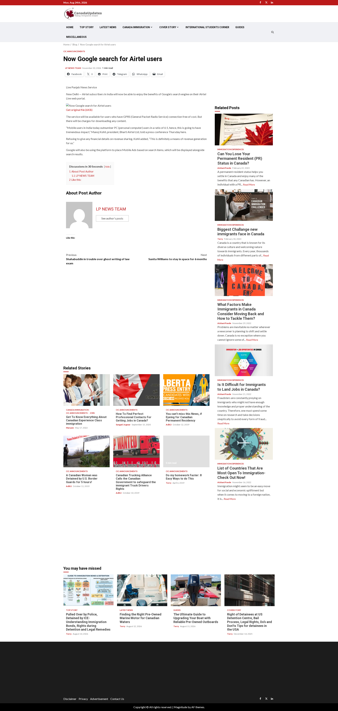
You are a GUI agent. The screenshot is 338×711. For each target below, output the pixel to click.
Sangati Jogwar (123, 424)
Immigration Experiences (230, 149)
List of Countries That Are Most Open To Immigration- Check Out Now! (244, 444)
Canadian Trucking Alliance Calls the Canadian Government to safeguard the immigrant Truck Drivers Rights (136, 451)
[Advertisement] (244, 73)
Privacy (83, 698)
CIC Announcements (74, 51)
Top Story (86, 27)
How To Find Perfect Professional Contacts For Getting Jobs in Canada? (136, 390)
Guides (239, 27)
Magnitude (180, 707)
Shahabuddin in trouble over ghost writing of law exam (98, 259)
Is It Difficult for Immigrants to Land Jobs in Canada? (244, 360)
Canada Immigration (136, 27)
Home (69, 27)
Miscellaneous (76, 37)
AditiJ (169, 424)
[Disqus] (136, 317)
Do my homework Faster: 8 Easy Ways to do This (186, 451)
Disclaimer (69, 698)
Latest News (108, 27)
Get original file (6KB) (79, 109)
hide (107, 166)
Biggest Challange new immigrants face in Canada (244, 205)
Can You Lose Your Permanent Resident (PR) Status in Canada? (244, 129)
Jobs (92, 413)
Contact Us (117, 698)
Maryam (70, 427)
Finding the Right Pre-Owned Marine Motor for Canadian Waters (142, 590)
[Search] (272, 32)
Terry (169, 483)
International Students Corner (207, 27)
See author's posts (112, 218)
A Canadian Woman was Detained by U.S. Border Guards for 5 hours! (86, 451)
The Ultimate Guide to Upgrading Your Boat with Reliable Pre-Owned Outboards (196, 590)
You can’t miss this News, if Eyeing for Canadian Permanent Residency (186, 390)
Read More (249, 184)
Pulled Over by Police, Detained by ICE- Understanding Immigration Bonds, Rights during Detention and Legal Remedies (88, 590)
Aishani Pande (224, 168)
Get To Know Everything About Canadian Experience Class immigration (86, 390)
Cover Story (167, 27)
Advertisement (99, 698)
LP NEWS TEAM (73, 68)
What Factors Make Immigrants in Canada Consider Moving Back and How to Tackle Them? (244, 280)
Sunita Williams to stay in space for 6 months (177, 257)
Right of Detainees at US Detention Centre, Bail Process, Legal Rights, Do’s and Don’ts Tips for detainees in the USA (249, 590)
